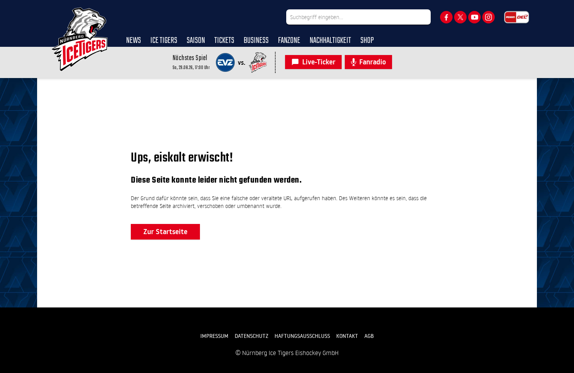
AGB (369, 335)
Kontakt (347, 335)
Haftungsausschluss (302, 335)
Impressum (214, 335)
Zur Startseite (165, 231)
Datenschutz (251, 335)
